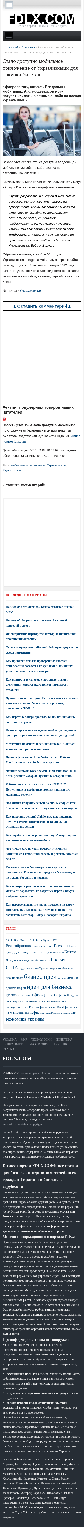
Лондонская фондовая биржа (25, 960)
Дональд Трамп (26, 951)
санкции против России (22, 1007)
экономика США (67, 1012)
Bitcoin (9, 940)
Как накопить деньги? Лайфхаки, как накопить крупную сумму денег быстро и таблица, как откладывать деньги (39, 821)
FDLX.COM (17, 1058)
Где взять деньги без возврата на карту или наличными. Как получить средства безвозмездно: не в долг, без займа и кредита (41, 872)
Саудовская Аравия (29, 968)
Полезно (61, 1044)
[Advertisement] (42, 358)
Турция (43, 968)
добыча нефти (16, 987)
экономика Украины (25, 1019)
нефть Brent (48, 995)
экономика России (49, 1012)
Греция (72, 945)
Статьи (8, 1049)
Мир (24, 1039)
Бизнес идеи (13, 1044)
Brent (17, 940)
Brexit (23, 940)
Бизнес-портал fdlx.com (35, 1073)
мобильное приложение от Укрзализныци (38, 465)
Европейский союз (54, 952)
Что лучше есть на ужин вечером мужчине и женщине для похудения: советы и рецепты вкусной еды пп (42, 853)
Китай (70, 952)
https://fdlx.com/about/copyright (22, 1124)
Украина (55, 968)
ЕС (41, 952)
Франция (67, 968)
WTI (55, 940)
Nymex (47, 940)
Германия (61, 945)
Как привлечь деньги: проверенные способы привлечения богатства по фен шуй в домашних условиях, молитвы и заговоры (39, 666)
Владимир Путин (43, 946)
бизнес (19, 977)
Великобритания (19, 945)
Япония (10, 978)
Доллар (9, 952)
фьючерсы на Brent (52, 1007)
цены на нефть (27, 1012)
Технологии (41, 1039)
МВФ (47, 960)
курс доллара (23, 995)
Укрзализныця (30, 290)
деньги (72, 977)
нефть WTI (62, 995)
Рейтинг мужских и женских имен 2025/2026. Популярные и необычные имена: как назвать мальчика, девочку (38, 789)
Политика (64, 1039)
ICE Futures (35, 940)
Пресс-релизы (38, 1044)
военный (62, 977)
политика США (58, 1001)
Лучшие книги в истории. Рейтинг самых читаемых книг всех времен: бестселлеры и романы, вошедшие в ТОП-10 (42, 703)
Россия (58, 959)
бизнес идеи (40, 976)
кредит (11, 995)
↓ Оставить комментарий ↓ (42, 306)
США (12, 967)
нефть (35, 994)
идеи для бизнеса (50, 986)
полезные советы (35, 1001)
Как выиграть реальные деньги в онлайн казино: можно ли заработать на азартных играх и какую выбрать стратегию (40, 891)
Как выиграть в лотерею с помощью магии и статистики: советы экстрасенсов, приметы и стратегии (37, 684)
